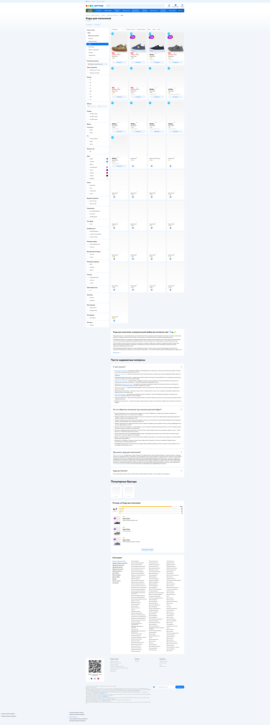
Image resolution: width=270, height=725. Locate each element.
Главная (87, 15)
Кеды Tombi (126, 529)
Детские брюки (170, 571)
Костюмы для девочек (153, 612)
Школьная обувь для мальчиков (138, 584)
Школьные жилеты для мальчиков (138, 585)
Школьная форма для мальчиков (138, 566)
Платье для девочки (153, 575)
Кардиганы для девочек (154, 580)
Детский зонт (169, 650)
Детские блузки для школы (137, 569)
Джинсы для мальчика (153, 573)
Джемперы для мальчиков (154, 568)
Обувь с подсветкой (94, 49)
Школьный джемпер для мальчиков (138, 599)
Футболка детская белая (172, 568)
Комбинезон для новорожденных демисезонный (138, 631)
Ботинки (91, 38)
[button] (180, 10)
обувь (123, 463)
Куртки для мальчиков (120, 394)
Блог (161, 664)
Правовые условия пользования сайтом (108, 686)
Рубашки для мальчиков (136, 649)
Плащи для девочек (153, 648)
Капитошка (169, 606)
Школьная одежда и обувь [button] (119, 561)
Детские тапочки (170, 585)
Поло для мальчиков (135, 651)
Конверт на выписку (135, 607)
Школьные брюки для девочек (137, 580)
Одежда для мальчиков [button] (118, 565)
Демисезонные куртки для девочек (156, 592)
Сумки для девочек (171, 648)
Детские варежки (170, 629)
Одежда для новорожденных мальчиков (137, 627)
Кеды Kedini (126, 518)
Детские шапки (170, 631)
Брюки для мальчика (135, 640)
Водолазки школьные (135, 602)
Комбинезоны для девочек (154, 596)
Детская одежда (134, 606)
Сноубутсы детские (171, 578)
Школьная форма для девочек (137, 562)
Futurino (168, 605)
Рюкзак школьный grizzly (136, 564)
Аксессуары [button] (115, 583)
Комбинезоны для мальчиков (137, 642)
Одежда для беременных (154, 635)
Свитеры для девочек (153, 591)
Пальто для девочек (153, 599)
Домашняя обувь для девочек (155, 630)
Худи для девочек (152, 613)
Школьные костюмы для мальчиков (139, 587)
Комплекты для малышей (136, 633)
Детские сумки (170, 638)
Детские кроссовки (171, 584)
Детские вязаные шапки (172, 641)
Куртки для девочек (153, 617)
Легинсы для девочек (153, 585)
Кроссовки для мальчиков (154, 622)
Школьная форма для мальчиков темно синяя (138, 593)
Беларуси (94, 687)
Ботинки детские (170, 599)
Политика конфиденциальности (117, 666)
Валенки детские (170, 591)
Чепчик (168, 627)
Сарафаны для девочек (136, 576)
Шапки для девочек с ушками (173, 647)
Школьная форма (135, 561)
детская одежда (117, 463)
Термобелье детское (171, 566)
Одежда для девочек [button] (117, 567)
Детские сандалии (170, 592)
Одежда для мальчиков (154, 569)
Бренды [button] (114, 579)
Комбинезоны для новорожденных (138, 616)
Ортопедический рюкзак (172, 626)
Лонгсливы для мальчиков (154, 571)
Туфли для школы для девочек (137, 582)
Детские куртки (152, 641)
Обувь (103, 15)
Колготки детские (170, 610)
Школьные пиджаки (135, 604)
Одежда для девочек (153, 584)
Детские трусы (170, 622)
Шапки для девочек (171, 634)
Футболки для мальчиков (121, 380)
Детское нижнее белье (171, 620)
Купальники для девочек (172, 608)
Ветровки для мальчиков (136, 639)
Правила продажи (114, 664)
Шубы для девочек (153, 587)
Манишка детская (170, 645)
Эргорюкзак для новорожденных (138, 618)
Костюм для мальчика (135, 646)
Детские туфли (152, 634)
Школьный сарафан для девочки (138, 595)
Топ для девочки (170, 624)
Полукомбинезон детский (154, 646)
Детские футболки (153, 644)
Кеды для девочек (152, 632)
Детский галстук (170, 640)
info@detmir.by (102, 693)
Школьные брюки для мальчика (138, 568)
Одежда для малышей (135, 611)
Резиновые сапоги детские (172, 587)
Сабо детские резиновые (172, 601)
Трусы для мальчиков (171, 619)
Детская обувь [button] (116, 577)
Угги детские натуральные (172, 589)
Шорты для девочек (153, 601)
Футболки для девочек (154, 582)
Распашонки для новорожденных (138, 614)
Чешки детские (170, 582)
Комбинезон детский (153, 639)
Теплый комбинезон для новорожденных (136, 624)
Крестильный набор (135, 621)
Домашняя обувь (93, 41)
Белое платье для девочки (154, 605)
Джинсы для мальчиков (120, 370)
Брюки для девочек (153, 606)
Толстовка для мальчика (136, 647)
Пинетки (133, 609)
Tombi (168, 596)
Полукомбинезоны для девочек (156, 619)
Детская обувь (170, 576)
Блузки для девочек (153, 615)
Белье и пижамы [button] (116, 581)
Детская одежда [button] (116, 575)
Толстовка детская (153, 650)
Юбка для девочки (153, 576)
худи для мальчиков (127, 384)
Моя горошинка (134, 629)
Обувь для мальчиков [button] (117, 569)
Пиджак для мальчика (171, 569)
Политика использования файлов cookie (119, 668)
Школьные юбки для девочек (137, 571)
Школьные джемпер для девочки (138, 591)
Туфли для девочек (153, 624)
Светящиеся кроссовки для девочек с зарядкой (156, 628)
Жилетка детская (170, 561)
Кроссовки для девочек (154, 626)
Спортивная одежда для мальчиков (138, 637)
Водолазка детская (171, 562)
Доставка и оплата (114, 661)
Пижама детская (170, 615)
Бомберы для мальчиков (154, 564)
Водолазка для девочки (154, 620)
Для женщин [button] (115, 573)
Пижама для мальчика (153, 562)
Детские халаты (170, 617)
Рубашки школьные (135, 600)
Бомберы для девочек (153, 610)
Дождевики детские (171, 564)
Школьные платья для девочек (137, 573)
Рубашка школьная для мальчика (138, 575)
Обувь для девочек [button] (117, 571)
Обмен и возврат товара (115, 662)
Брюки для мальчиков (120, 387)
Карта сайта (112, 671)
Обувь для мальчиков (112, 15)
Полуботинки (92, 55)
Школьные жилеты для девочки (138, 597)
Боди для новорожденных (137, 613)
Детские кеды (170, 603)
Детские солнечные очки (172, 643)
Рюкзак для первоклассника (173, 633)
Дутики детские (170, 598)
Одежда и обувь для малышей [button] (119, 563)
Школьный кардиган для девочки (138, 589)
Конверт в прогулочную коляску (138, 620)
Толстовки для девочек (154, 578)
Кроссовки (91, 47)
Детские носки (170, 612)
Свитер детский (170, 573)
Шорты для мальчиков (120, 374)
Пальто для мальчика (153, 561)
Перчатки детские (170, 636)
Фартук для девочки (135, 578)
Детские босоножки (171, 594)
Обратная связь (113, 669)
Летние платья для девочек (154, 608)
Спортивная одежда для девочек (156, 598)
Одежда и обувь (95, 15)
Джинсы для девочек (153, 603)
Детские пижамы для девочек (155, 589)
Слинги (150, 637)
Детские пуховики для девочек (155, 594)
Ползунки (151, 642)
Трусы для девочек (171, 613)
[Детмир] (94, 6)
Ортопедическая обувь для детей (174, 580)
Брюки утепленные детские (173, 575)
